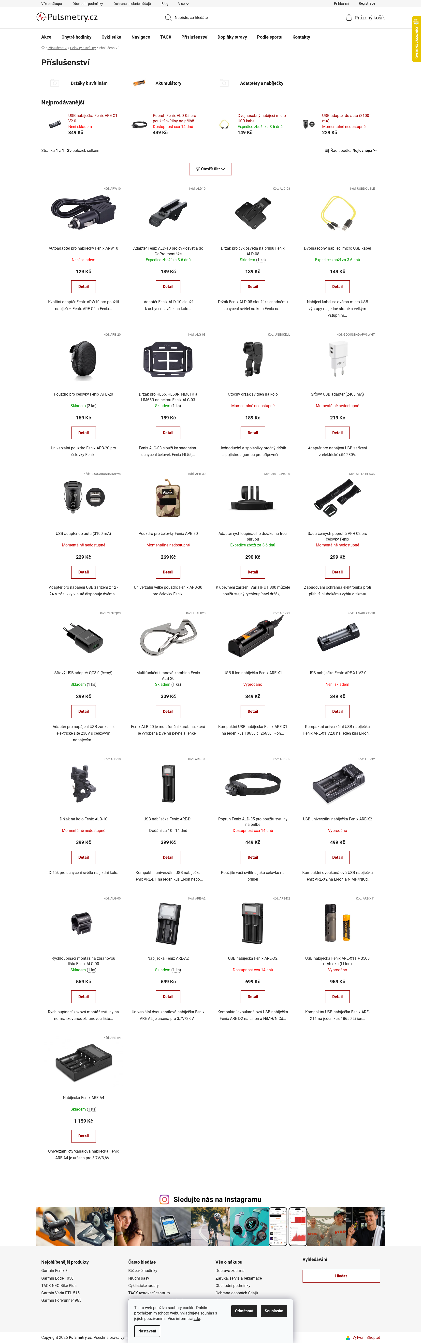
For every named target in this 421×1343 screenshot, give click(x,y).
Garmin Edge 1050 (57, 1278)
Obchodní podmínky (88, 4)
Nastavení (147, 1331)
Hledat (341, 1276)
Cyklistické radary (143, 1285)
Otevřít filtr (210, 169)
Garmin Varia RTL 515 (60, 1293)
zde (197, 1318)
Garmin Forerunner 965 (61, 1300)
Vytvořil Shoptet (366, 1337)
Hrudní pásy (138, 1278)
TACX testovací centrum (149, 1293)
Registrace (367, 3)
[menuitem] (46, 37)
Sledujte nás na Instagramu (217, 1199)
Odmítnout (244, 1311)
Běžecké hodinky (142, 1270)
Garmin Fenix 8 (54, 1270)
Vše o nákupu (51, 4)
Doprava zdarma (230, 1270)
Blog (164, 4)
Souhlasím (274, 1311)
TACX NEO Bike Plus (58, 1285)
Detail (83, 286)
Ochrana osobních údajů (132, 4)
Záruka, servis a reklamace (239, 1278)
